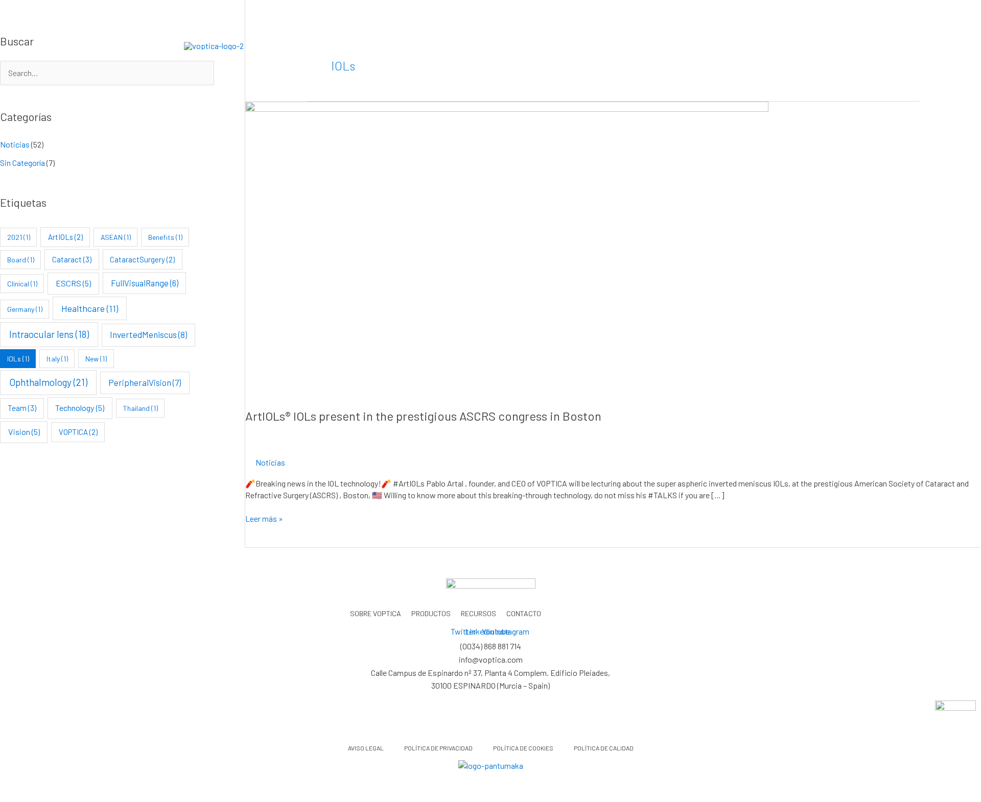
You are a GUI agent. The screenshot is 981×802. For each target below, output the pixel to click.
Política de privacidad (438, 747)
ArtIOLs (65, 236)
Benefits (165, 237)
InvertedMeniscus (148, 334)
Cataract (71, 259)
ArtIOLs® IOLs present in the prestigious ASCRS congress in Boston (423, 415)
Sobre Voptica (458, 45)
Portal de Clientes (748, 45)
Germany (24, 309)
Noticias (15, 144)
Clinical (22, 283)
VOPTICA (78, 431)
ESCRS (73, 283)
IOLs (18, 358)
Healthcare (89, 308)
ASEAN (116, 237)
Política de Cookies (523, 747)
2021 (18, 237)
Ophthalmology (48, 382)
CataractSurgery (142, 259)
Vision (24, 431)
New (96, 358)
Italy (57, 358)
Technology (79, 407)
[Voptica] (214, 45)
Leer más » (264, 518)
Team (22, 407)
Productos (524, 45)
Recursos (590, 45)
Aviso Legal (366, 747)
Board (20, 259)
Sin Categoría (22, 162)
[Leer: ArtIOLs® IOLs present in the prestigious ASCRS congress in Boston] (506, 247)
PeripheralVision (144, 382)
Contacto (654, 45)
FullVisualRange (144, 283)
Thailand (140, 408)
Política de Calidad (604, 747)
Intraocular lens (49, 334)
